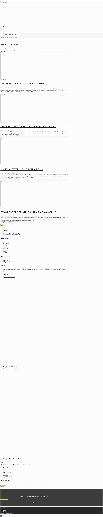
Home (8, 37)
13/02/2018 (6, 48)
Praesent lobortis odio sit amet (22, 83)
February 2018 (6, 243)
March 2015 (5, 246)
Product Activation (12, 135)
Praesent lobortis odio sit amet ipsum (11, 234)
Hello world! (9, 44)
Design (6, 178)
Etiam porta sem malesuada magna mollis (28, 212)
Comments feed (6, 261)
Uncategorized (11, 48)
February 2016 (6, 245)
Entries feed (5, 260)
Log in (4, 259)
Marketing (16, 87)
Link (1, 79)
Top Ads (10, 92)
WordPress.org (6, 262)
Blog (13, 87)
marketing (7, 92)
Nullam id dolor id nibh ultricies (10, 232)
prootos (1, 48)
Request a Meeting (4, 499)
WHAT (4, 27)
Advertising (10, 87)
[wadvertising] (3, 2)
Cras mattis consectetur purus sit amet (28, 126)
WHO (4, 25)
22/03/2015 (6, 87)
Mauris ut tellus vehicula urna (21, 169)
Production (18, 135)
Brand (4, 251)
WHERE (4, 29)
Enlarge (4, 79)
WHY (4, 26)
